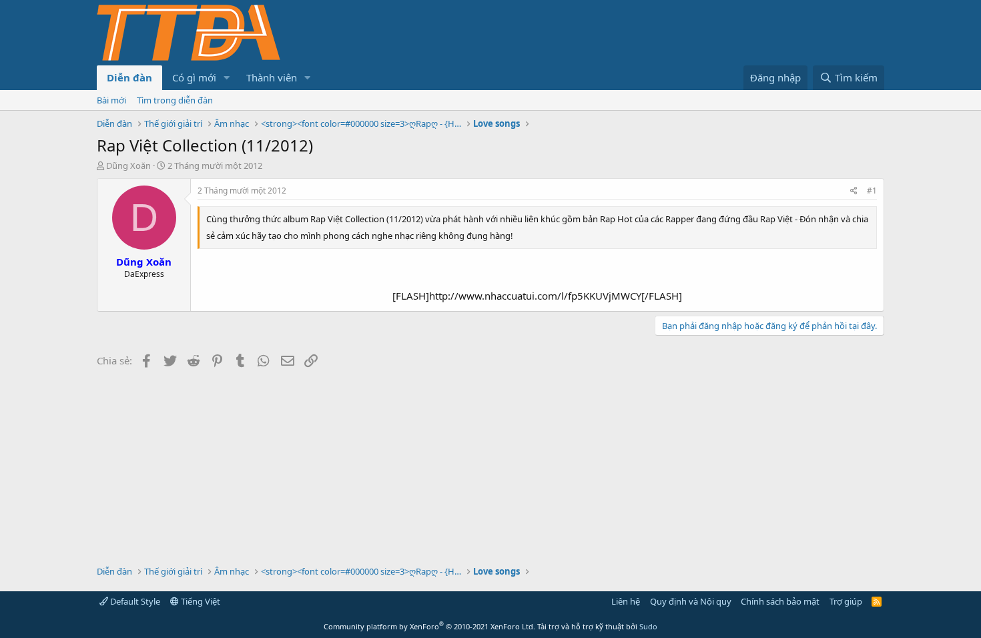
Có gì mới (194, 77)
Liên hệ (625, 601)
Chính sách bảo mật (780, 601)
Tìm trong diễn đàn (175, 100)
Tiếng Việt (199, 601)
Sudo (648, 626)
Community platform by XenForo (429, 626)
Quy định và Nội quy (690, 601)
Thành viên (271, 77)
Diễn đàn (129, 77)
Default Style (134, 601)
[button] (227, 77)
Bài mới (111, 100)
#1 (872, 190)
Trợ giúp (846, 601)
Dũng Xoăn (128, 166)
